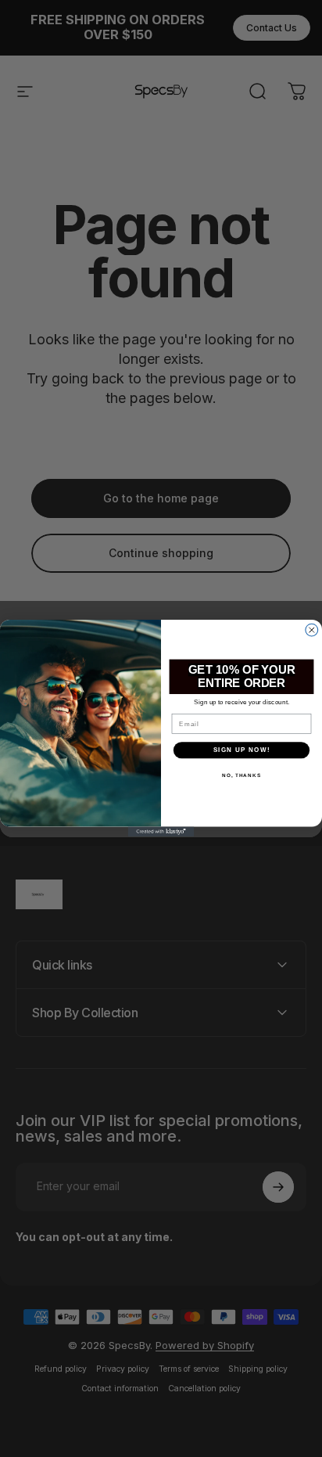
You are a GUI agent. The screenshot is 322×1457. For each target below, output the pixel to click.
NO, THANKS (241, 775)
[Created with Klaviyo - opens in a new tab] (161, 832)
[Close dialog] (312, 630)
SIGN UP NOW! (241, 750)
